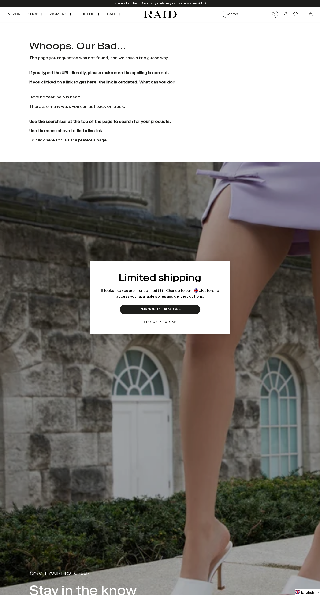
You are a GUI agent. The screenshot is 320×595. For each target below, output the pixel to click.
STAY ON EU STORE (160, 321)
